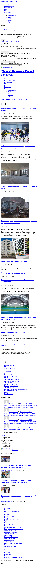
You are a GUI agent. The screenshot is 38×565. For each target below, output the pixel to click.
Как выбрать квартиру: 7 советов (14, 261)
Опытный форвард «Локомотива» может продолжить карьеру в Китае (16, 466)
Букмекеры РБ (8, 7)
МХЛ (9, 19)
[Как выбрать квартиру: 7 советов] (15, 258)
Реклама (6, 556)
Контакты (15, 450)
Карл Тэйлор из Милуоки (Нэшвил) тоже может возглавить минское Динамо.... (18, 430)
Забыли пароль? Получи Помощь (11, 41)
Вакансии (7, 552)
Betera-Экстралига (9, 6)
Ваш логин (20, 36)
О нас (6, 549)
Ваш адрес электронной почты (26, 48)
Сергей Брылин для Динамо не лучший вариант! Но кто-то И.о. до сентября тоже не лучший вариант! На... (20, 414)
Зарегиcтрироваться (11, 1)
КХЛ (5, 9)
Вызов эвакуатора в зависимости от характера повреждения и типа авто (19, 222)
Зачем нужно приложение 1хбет (13, 273)
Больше (3, 435)
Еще (5, 14)
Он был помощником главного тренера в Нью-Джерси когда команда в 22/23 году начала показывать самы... (20, 406)
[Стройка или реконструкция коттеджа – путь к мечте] (15, 183)
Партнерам (7, 554)
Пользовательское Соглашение (13, 557)
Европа (10, 22)
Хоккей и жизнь (22, 99)
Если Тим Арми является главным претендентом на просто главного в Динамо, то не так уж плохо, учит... (20, 422)
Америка (10, 20)
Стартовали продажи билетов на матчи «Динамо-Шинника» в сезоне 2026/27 (16, 481)
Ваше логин (21, 50)
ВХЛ (9, 17)
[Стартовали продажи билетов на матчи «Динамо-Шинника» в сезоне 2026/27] (5, 477)
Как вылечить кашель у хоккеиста (14, 332)
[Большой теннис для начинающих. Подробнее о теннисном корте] (15, 314)
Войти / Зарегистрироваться (12, 30)
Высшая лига (12, 15)
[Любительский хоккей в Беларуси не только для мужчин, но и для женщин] (15, 142)
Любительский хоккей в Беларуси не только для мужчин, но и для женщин (18, 147)
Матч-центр (7, 12)
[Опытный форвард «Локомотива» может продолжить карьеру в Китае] (5, 462)
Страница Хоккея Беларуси (9, 99)
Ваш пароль (21, 38)
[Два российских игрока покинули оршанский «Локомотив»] (5, 492)
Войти (3, 1)
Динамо (6, 4)
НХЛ (5, 11)
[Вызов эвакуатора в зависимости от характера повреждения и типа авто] (15, 217)
